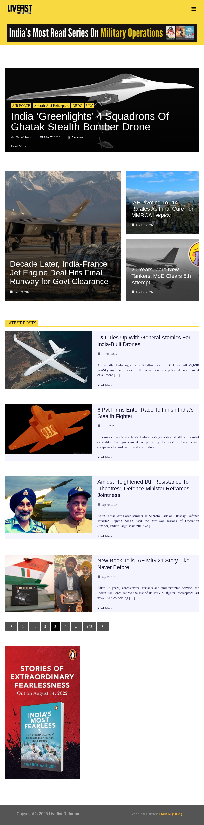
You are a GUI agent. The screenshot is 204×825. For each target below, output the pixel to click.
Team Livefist (24, 137)
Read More (105, 385)
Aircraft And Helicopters (51, 105)
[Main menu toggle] (193, 8)
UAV (89, 105)
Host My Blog (170, 814)
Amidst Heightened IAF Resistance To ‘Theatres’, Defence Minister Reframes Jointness (143, 488)
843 (89, 626)
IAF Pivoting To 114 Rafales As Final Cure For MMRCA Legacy (162, 208)
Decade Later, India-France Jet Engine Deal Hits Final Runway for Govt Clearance (59, 272)
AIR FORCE (21, 105)
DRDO (77, 105)
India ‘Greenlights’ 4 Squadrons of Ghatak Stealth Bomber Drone (90, 121)
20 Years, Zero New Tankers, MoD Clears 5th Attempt (161, 276)
